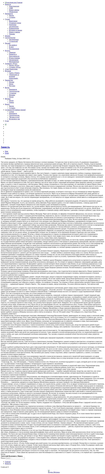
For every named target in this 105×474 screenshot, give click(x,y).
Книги (7, 104)
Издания (8, 71)
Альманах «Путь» (11, 63)
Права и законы (14, 32)
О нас (7, 121)
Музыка (7, 99)
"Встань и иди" (14, 117)
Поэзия (11, 82)
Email (7, 153)
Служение (12, 93)
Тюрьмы (12, 34)
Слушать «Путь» (15, 67)
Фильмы (12, 95)
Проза (11, 84)
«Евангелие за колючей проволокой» (14, 76)
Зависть (5, 147)
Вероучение (13, 21)
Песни (11, 97)
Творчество (9, 80)
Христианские (14, 6)
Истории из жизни (15, 30)
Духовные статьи (15, 23)
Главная (19, 2)
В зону (11, 47)
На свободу (13, 45)
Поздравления (14, 49)
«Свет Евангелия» (11, 69)
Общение (12, 52)
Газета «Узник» (14, 73)
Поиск (3, 458)
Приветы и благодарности (14, 55)
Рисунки (12, 86)
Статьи (7, 19)
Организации (13, 60)
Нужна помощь (14, 58)
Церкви (7, 36)
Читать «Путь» (14, 65)
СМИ (11, 8)
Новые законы (14, 10)
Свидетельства (10, 38)
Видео (7, 87)
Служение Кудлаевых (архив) (15, 110)
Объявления (13, 12)
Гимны (11, 102)
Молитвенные (14, 62)
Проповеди (9, 13)
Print (6, 151)
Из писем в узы (14, 119)
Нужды (7, 50)
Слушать (12, 17)
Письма (7, 43)
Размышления (14, 28)
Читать (11, 15)
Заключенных (14, 39)
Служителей (13, 41)
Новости (8, 4)
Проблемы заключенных (13, 25)
